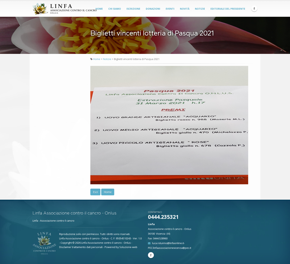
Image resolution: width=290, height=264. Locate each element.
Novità (184, 8)
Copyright (66, 242)
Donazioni (153, 8)
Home (99, 8)
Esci (95, 192)
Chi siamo (114, 8)
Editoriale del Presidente (227, 8)
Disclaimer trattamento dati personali (81, 247)
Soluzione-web (128, 247)
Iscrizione (133, 8)
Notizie (200, 8)
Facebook (254, 8)
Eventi (170, 8)
